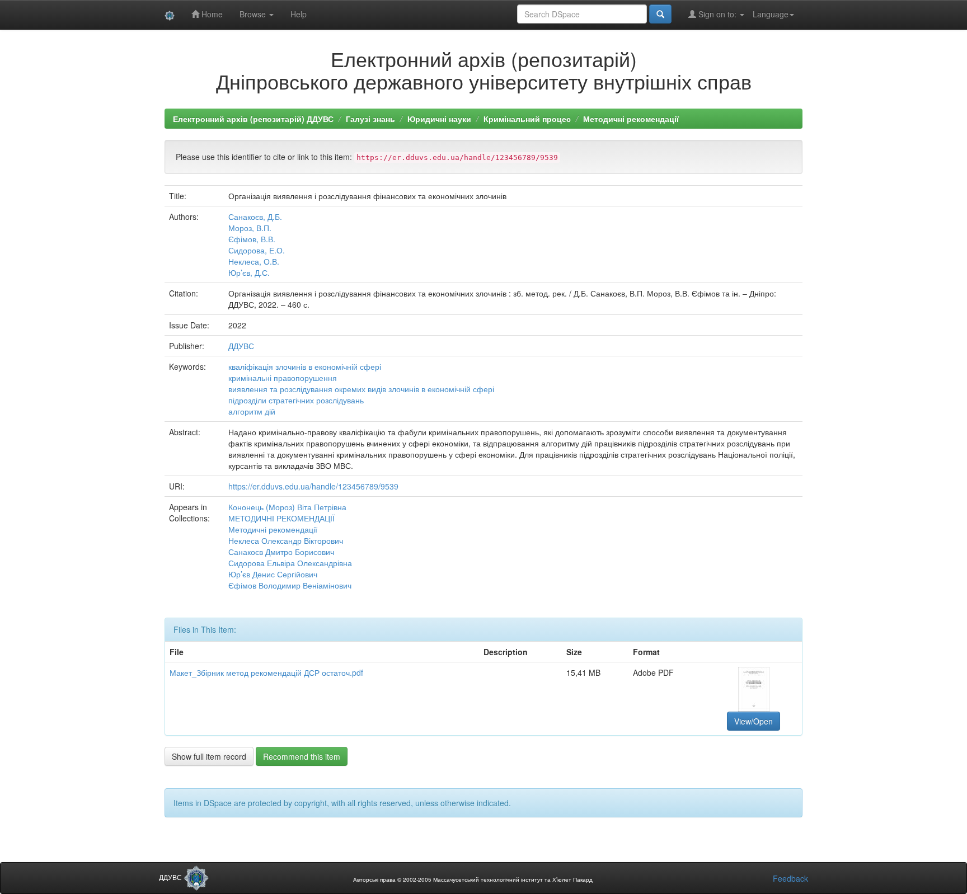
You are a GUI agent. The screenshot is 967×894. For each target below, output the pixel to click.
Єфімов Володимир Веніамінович (289, 585)
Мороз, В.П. (249, 227)
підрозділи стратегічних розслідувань (296, 400)
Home (211, 14)
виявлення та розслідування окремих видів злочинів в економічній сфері (361, 388)
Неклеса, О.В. (253, 261)
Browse (254, 14)
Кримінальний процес (527, 118)
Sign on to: (717, 14)
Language (770, 14)
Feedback (790, 878)
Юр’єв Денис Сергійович (272, 574)
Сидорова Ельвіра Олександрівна (290, 562)
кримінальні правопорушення (282, 377)
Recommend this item (301, 756)
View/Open (753, 721)
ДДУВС (241, 345)
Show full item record (209, 756)
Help (298, 14)
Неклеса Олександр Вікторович (285, 540)
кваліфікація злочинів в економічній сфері (304, 366)
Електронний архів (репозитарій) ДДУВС (253, 118)
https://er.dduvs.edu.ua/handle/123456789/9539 (313, 486)
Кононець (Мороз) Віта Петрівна (287, 506)
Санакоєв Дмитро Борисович (281, 551)
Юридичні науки (439, 118)
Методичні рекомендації (631, 118)
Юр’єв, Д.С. (249, 272)
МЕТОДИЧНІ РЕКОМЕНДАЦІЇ (281, 518)
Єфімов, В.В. (251, 238)
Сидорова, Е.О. (256, 250)
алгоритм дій (251, 411)
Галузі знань (370, 118)
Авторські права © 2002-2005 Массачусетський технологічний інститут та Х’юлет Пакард (473, 879)
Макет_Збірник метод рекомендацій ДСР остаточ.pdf (266, 672)
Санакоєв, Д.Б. (255, 216)
